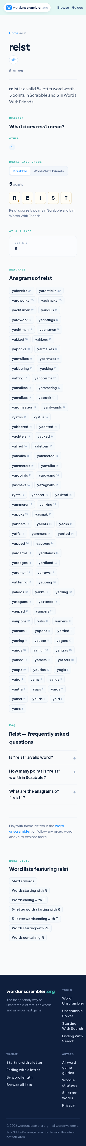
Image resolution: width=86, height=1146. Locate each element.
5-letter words (69, 1095)
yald (58, 699)
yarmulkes (22, 358)
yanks (41, 592)
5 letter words (23, 881)
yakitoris (43, 446)
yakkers (43, 339)
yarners (42, 660)
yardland (48, 563)
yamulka (50, 466)
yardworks (23, 300)
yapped (20, 543)
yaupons (21, 621)
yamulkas (21, 397)
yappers (45, 543)
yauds (38, 699)
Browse (63, 7)
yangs (55, 679)
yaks (42, 621)
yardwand (49, 475)
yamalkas (21, 388)
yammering (50, 388)
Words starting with (29, 890)
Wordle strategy (69, 1082)
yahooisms (45, 378)
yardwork (21, 320)
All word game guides (69, 1067)
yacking (48, 368)
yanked (66, 533)
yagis (63, 670)
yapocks (21, 349)
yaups (19, 670)
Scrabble (20, 171)
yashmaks (51, 300)
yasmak (43, 514)
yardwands (54, 407)
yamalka (21, 456)
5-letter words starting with (36, 909)
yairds (19, 650)
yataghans (47, 485)
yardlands (49, 553)
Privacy (68, 1105)
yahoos (20, 592)
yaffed (19, 446)
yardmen (21, 572)
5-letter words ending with (35, 919)
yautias (41, 670)
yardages (21, 563)
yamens (63, 621)
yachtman (22, 329)
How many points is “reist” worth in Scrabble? (35, 774)
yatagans (21, 601)
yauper (41, 640)
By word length (19, 1077)
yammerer (22, 504)
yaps (38, 689)
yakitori (63, 495)
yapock (47, 397)
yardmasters (24, 407)
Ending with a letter (23, 1069)
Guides (77, 7)
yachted (48, 427)
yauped (20, 611)
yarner (18, 699)
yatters (66, 660)
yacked (45, 436)
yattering (21, 582)
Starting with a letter (24, 1062)
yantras (63, 650)
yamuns (20, 631)
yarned (19, 660)
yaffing (19, 378)
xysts (18, 495)
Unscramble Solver (72, 1013)
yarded (64, 631)
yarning (19, 640)
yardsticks (50, 291)
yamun (40, 650)
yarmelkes (47, 349)
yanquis (49, 310)
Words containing (28, 937)
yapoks (20, 514)
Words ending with (28, 900)
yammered (47, 456)
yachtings (48, 320)
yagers (64, 640)
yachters (21, 436)
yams (36, 679)
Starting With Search (72, 1026)
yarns (17, 708)
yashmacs (50, 358)
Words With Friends (49, 171)
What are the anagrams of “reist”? (34, 794)
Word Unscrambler (73, 1000)
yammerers (23, 466)
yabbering (22, 368)
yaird (17, 679)
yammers (41, 533)
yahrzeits (22, 291)
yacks (66, 524)
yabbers (20, 524)
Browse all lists (19, 1084)
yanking (47, 504)
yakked (20, 339)
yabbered (22, 427)
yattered (48, 601)
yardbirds (21, 475)
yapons (42, 631)
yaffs (18, 533)
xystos (19, 417)
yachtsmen (23, 310)
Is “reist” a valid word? (31, 757)
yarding (63, 592)
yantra (18, 689)
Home (13, 33)
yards (57, 689)
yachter (39, 495)
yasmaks (21, 485)
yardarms (21, 553)
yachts (44, 524)
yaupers (44, 611)
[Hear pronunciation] (13, 59)
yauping (47, 582)
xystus (41, 417)
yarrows (45, 572)
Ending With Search (72, 1038)
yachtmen (49, 329)
